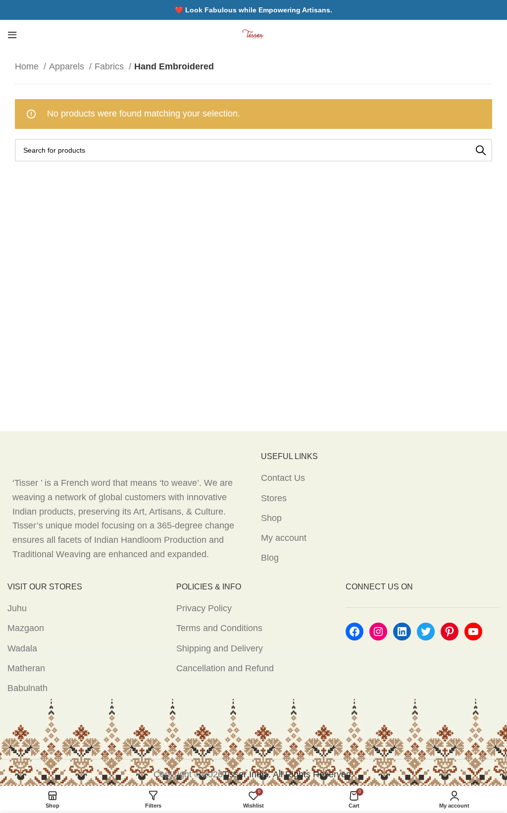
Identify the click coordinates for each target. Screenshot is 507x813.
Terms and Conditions (219, 628)
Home (28, 66)
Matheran (26, 668)
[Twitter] (426, 631)
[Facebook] (354, 631)
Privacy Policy (204, 608)
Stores (274, 498)
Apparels (68, 66)
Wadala (22, 648)
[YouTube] (473, 631)
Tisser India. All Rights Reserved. (288, 774)
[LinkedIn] (402, 631)
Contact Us (283, 478)
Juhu (17, 608)
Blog (270, 558)
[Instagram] (378, 631)
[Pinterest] (449, 631)
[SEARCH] (480, 150)
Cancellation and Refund (225, 668)
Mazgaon (25, 628)
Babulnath (27, 688)
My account (283, 538)
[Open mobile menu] (12, 35)
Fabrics (110, 66)
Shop (271, 518)
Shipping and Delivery (219, 648)
